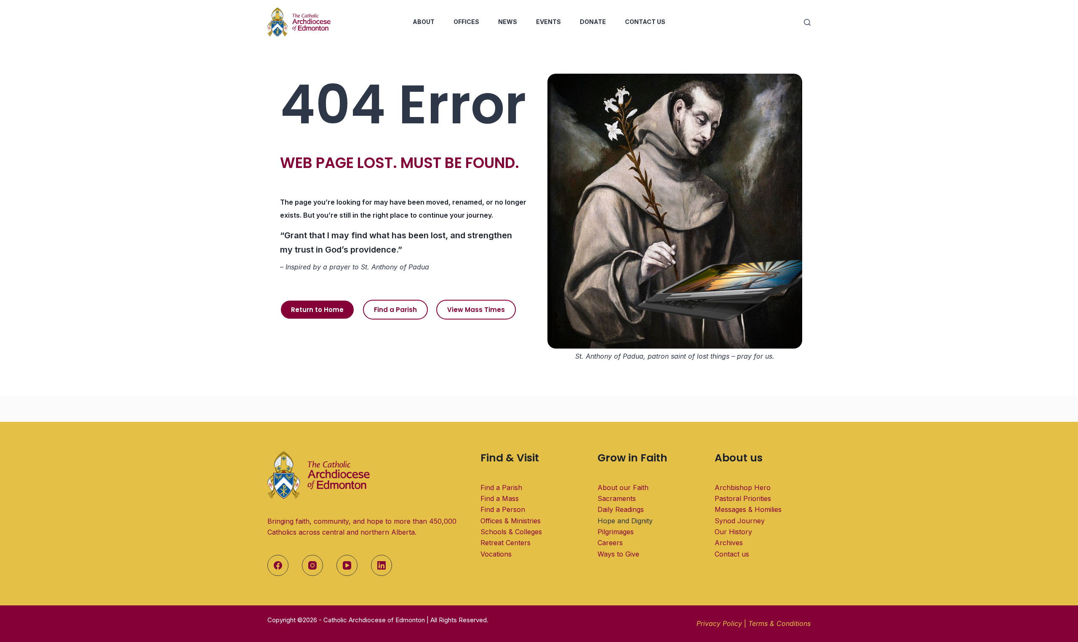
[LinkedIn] (381, 565)
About (424, 21)
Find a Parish (501, 487)
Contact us (732, 554)
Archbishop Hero (743, 487)
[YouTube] (347, 565)
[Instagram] (312, 565)
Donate (593, 21)
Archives (729, 542)
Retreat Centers (505, 542)
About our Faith (623, 487)
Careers (610, 542)
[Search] (807, 22)
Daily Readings (621, 509)
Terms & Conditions (779, 623)
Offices (466, 21)
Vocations (496, 554)
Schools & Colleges (511, 531)
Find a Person (502, 509)
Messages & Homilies (748, 509)
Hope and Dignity (625, 521)
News (507, 21)
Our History (733, 531)
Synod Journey (740, 521)
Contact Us (645, 21)
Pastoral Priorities (743, 498)
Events (548, 21)
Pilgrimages (616, 531)
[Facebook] (277, 565)
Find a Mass (499, 498)
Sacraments (617, 498)
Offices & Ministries (510, 521)
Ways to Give (618, 554)
